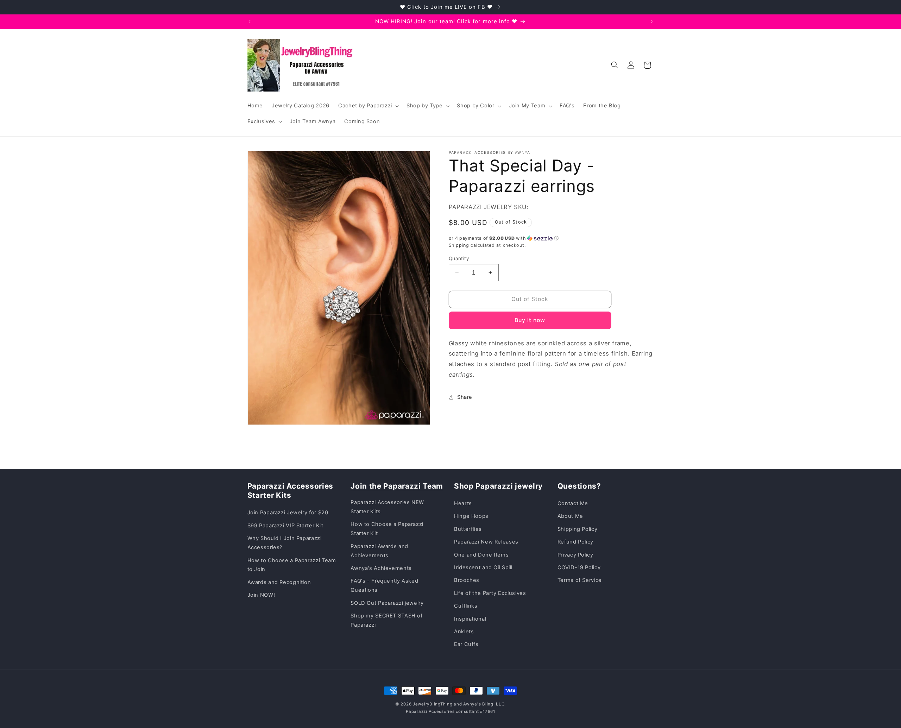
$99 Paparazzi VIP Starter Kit (285, 525)
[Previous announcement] (249, 21)
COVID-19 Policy (578, 567)
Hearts (463, 503)
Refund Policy (575, 542)
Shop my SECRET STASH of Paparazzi (387, 620)
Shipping (459, 245)
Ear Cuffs (466, 644)
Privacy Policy (575, 555)
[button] (368, 106)
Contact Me (572, 503)
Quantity (459, 258)
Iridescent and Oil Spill (483, 567)
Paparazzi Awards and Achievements (379, 551)
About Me (570, 516)
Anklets (464, 631)
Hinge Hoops (471, 516)
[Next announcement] (651, 21)
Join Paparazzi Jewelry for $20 (287, 512)
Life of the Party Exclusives (490, 593)
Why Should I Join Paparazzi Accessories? (284, 543)
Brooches (466, 580)
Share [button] (464, 397)
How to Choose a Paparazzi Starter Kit (387, 528)
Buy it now (530, 320)
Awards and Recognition (279, 582)
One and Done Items (481, 555)
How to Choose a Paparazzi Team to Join (291, 565)
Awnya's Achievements (381, 568)
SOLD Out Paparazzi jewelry (387, 603)
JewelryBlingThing (433, 704)
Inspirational (470, 619)
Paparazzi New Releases (486, 542)
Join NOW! (261, 595)
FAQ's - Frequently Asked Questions (384, 585)
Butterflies (468, 529)
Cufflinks (466, 606)
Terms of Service (579, 580)
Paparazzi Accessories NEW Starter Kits (387, 507)
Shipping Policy (577, 529)
